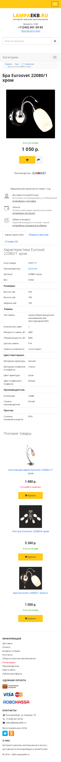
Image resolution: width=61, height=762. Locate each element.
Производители (10, 666)
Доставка (7, 643)
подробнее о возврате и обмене (29, 225)
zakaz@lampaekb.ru (16, 722)
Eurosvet (32, 268)
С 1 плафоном (28, 64)
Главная (8, 64)
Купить (31, 495)
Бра (16, 64)
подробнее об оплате (23, 213)
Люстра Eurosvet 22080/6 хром (30, 531)
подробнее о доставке (24, 201)
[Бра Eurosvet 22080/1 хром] (30, 114)
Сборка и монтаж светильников (19, 658)
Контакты (7, 654)
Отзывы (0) (11, 241)
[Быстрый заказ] (38, 160)
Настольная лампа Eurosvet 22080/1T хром (30, 471)
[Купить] (27, 160)
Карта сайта (8, 669)
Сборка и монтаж (38, 234)
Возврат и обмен (11, 651)
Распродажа (8, 662)
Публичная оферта (12, 673)
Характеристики (14, 234)
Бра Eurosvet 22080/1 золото (30, 592)
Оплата (6, 647)
